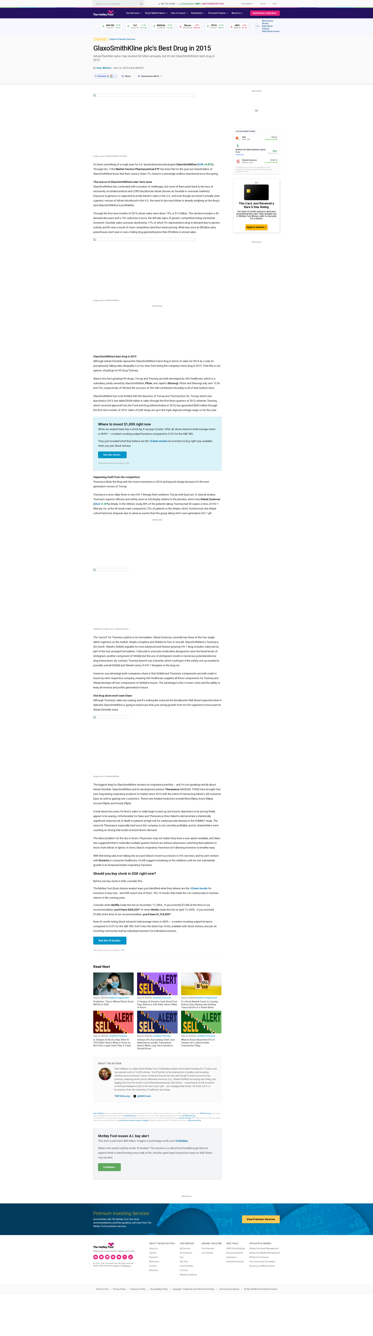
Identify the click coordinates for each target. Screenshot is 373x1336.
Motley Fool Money (188, 1274)
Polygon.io (126, 1266)
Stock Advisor (186, 1253)
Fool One (184, 1270)
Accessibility (247, 4)
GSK (200, 164)
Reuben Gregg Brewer (119, 998)
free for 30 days (185, 1118)
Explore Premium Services (122, 39)
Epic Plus (184, 1261)
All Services (185, 1248)
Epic (182, 1257)
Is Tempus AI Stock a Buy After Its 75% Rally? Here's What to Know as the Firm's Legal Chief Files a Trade (112, 1042)
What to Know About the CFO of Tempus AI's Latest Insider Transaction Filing (198, 1042)
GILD (97, 503)
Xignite (115, 1266)
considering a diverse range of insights (133, 1120)
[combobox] (118, 3)
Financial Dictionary (235, 1261)
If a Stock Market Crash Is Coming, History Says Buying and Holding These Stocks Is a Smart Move (199, 1004)
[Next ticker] (257, 26)
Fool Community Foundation (262, 1261)
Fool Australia (208, 1248)
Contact (152, 1266)
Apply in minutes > (256, 227)
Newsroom (154, 1261)
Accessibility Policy (159, 1289)
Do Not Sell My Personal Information (260, 1289)
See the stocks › (112, 454)
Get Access (240, 155)
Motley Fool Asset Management (264, 1248)
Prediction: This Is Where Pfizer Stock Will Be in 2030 (113, 1003)
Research (153, 1257)
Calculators (231, 1257)
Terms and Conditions (229, 1289)
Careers (152, 1253)
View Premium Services (261, 1219)
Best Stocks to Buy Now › (265, 13)
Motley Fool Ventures (259, 1257)
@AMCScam (144, 1096)
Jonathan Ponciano (161, 998)
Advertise (153, 1270)
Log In (263, 4)
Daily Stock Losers (271, 31)
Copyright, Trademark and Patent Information (193, 1289)
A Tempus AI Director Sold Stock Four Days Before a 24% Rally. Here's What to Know (157, 1004)
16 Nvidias (181, 1140)
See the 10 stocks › (109, 940)
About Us (153, 1248)
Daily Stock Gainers (267, 27)
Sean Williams (103, 68)
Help (275, 4)
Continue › (109, 1167)
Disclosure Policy (138, 1289)
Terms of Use (102, 1289)
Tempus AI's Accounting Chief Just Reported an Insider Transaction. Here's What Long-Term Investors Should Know (156, 1044)
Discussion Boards (234, 1253)
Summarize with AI (150, 76)
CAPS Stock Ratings (235, 1248)
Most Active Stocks (267, 22)
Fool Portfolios (186, 1266)
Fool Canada (207, 1253)
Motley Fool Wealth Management (264, 1253)
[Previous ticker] (95, 26)
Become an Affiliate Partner (262, 1266)
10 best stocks (158, 441)
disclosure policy (194, 1120)
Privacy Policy (119, 1289)
